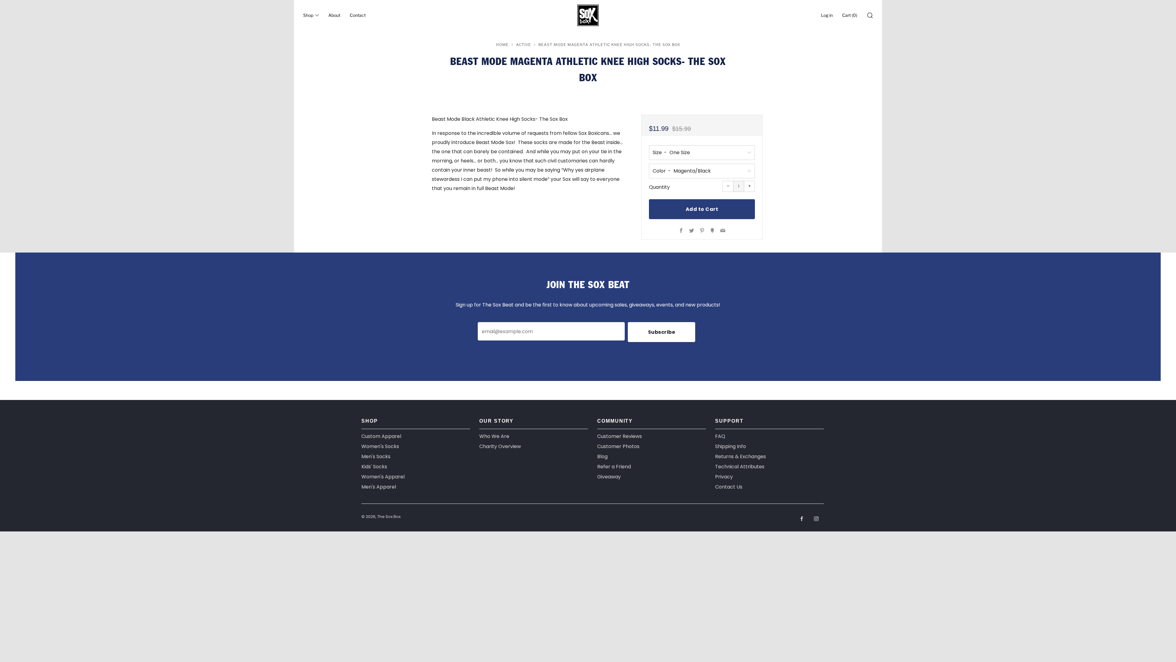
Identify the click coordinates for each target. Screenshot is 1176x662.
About (334, 15)
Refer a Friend (614, 466)
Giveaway (609, 476)
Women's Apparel (383, 476)
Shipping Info (730, 446)
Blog (602, 456)
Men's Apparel (378, 486)
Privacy (724, 476)
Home (502, 44)
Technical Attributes (739, 466)
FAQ (720, 436)
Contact (358, 15)
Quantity (659, 187)
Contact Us (728, 486)
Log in (827, 15)
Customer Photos (618, 446)
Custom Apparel (381, 436)
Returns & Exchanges (740, 456)
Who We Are (494, 436)
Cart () (849, 15)
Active (523, 44)
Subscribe (661, 332)
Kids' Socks (374, 466)
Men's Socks (375, 456)
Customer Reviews (619, 436)
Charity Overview (500, 446)
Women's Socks (380, 446)
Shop (308, 15)
